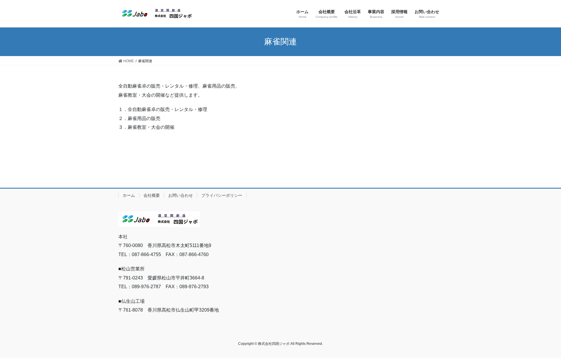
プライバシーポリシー (221, 195)
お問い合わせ (180, 195)
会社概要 (151, 195)
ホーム (129, 195)
